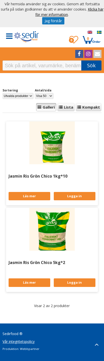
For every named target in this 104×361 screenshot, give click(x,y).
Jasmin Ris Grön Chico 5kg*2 (37, 262)
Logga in (74, 196)
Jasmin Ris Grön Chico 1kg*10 (38, 176)
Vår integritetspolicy (19, 341)
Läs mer (29, 196)
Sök (91, 65)
